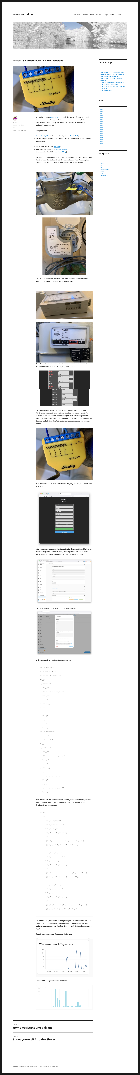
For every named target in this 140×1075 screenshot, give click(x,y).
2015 (101, 130)
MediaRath (74, 136)
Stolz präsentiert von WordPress (48, 1066)
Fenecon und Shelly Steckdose (109, 84)
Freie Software (95, 15)
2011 (101, 138)
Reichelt (57, 146)
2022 (101, 118)
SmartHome (104, 175)
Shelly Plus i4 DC (42, 136)
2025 (101, 112)
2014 (101, 132)
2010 (101, 140)
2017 (101, 126)
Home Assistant (56, 117)
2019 (101, 122)
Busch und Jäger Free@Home (109, 76)
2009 (101, 142)
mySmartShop (61, 149)
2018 (101, 124)
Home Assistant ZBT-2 (107, 90)
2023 (101, 116)
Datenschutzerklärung (30, 1066)
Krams (85, 15)
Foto (112, 15)
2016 (101, 128)
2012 (101, 136)
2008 (101, 144)
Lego (106, 15)
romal (15, 122)
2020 (101, 120)
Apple (119, 15)
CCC (125, 15)
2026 (101, 110)
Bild (14, 127)
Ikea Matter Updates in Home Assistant (112, 74)
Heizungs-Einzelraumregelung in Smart (112, 82)
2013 (101, 134)
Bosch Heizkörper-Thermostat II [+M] (112, 72)
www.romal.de (23, 14)
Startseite (76, 15)
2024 (101, 114)
